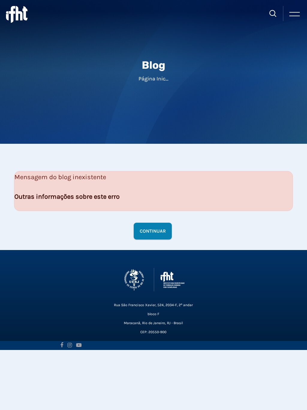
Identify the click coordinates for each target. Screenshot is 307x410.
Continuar (153, 231)
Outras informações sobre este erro (67, 196)
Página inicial (155, 78)
